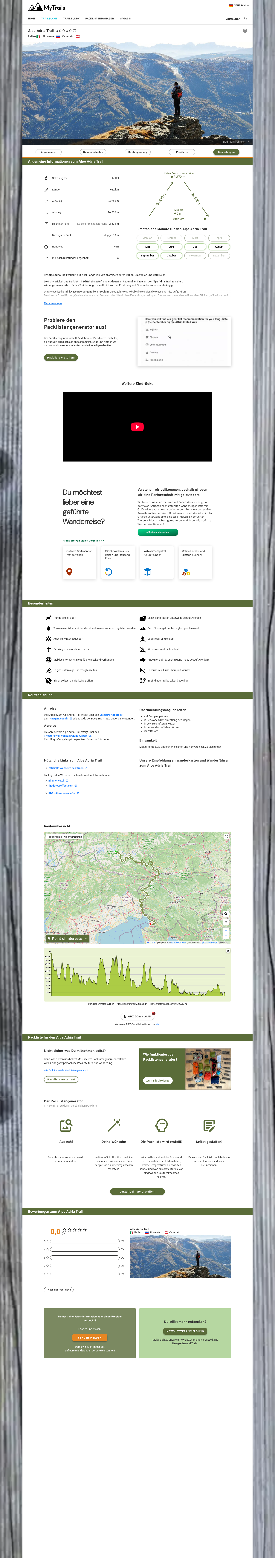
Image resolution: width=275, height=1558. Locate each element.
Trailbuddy (71, 18)
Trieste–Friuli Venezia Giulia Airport (65, 735)
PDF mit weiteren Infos (61, 793)
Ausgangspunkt (59, 718)
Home (32, 18)
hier (157, 1024)
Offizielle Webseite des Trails (65, 768)
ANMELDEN (233, 19)
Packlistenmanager (99, 18)
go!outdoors (146, 18)
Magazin (125, 18)
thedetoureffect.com (60, 785)
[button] (226, 922)
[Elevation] (228, 951)
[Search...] (226, 914)
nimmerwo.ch (56, 780)
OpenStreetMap (179, 942)
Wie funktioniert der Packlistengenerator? (66, 1070)
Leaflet (153, 942)
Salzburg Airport (109, 714)
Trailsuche (49, 18)
